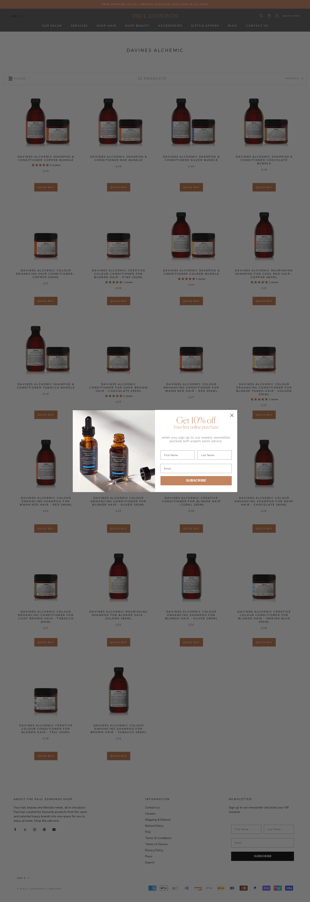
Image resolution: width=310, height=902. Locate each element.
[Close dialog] (232, 415)
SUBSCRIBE (196, 480)
